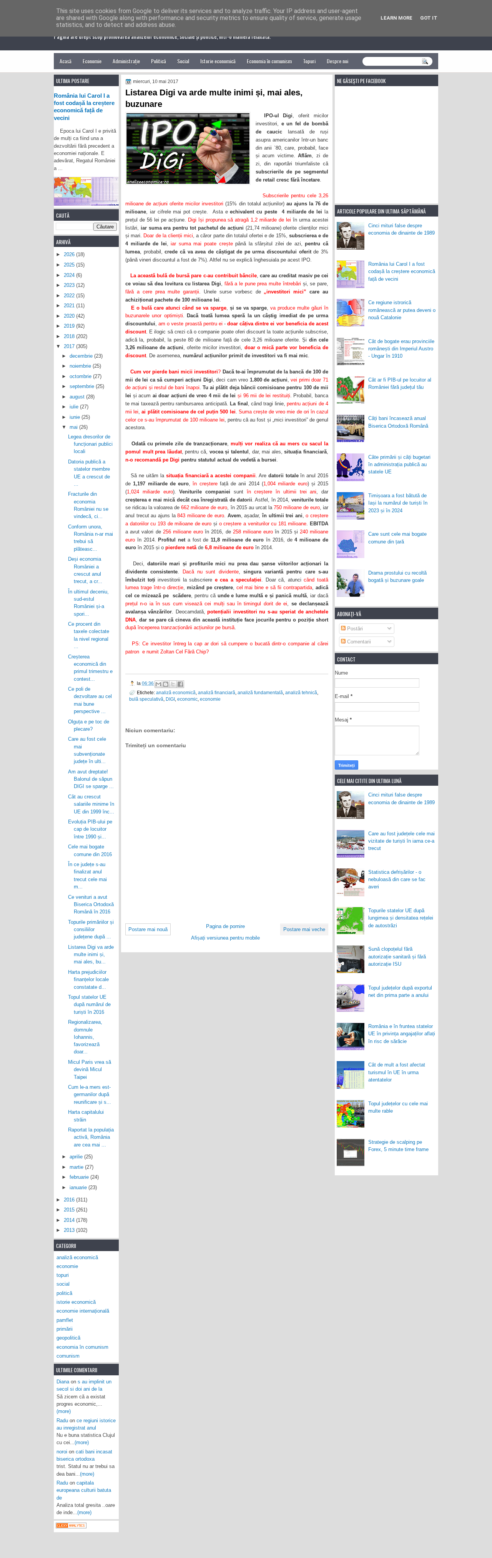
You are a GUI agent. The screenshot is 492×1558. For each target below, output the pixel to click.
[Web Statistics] (71, 1527)
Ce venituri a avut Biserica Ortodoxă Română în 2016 (91, 904)
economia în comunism (82, 1347)
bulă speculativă (146, 699)
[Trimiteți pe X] (173, 684)
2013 (70, 1230)
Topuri (309, 61)
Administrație (126, 61)
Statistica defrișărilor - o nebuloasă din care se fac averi (397, 879)
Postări (354, 629)
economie (210, 699)
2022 (70, 295)
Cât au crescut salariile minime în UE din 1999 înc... (91, 804)
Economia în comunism (269, 61)
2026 (70, 254)
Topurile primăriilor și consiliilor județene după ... (91, 929)
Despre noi (337, 61)
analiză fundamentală (260, 692)
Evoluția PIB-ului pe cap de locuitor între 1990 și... (90, 829)
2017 (70, 346)
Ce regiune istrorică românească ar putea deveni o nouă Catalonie (401, 310)
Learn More (396, 18)
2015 (70, 1210)
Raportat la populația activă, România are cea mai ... (91, 1137)
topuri (63, 1275)
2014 (70, 1220)
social (63, 1284)
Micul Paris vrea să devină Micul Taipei (89, 1069)
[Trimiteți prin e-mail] (158, 684)
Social (183, 61)
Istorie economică (218, 61)
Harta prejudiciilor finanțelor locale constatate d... (88, 979)
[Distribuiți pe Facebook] (180, 684)
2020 (70, 316)
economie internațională (83, 1311)
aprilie (77, 1157)
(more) (64, 1411)
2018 (70, 336)
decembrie (82, 356)
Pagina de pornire (225, 926)
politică (64, 1293)
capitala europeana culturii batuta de (84, 1490)
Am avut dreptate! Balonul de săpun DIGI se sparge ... (91, 779)
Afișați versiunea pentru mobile (225, 938)
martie (77, 1167)
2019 (70, 326)
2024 (70, 275)
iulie (75, 407)
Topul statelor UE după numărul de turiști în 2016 (89, 1004)
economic (187, 699)
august (78, 397)
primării (65, 1329)
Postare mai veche (304, 929)
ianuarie (79, 1187)
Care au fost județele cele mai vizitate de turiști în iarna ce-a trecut (401, 841)
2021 (70, 305)
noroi (62, 1452)
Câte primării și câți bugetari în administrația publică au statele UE (399, 464)
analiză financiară (216, 692)
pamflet (65, 1320)
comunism (68, 1356)
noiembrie (81, 366)
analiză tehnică (301, 692)
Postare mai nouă (148, 929)
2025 (70, 265)
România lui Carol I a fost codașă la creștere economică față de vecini (401, 271)
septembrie (83, 386)
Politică (158, 61)
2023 (70, 285)
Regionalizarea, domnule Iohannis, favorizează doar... (85, 1037)
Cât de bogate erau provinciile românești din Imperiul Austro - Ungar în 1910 (401, 348)
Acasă (65, 61)
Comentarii (358, 642)
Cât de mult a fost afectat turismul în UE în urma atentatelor (396, 1072)
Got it (428, 18)
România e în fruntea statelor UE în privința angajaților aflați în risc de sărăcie (401, 1033)
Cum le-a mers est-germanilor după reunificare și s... (89, 1094)
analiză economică (176, 692)
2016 (70, 1200)
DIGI (170, 699)
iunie (75, 417)
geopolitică (68, 1338)
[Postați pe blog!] (166, 684)
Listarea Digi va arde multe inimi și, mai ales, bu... (91, 954)
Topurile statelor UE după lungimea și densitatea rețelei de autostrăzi (400, 918)
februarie (80, 1177)
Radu (62, 1420)
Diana (63, 1382)
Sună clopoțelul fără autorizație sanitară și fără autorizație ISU (397, 956)
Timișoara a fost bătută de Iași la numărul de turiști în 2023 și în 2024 (397, 503)
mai (74, 427)
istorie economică (76, 1302)
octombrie (81, 376)
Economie (92, 61)
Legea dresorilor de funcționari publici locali (90, 444)
